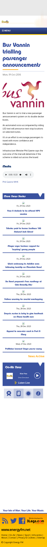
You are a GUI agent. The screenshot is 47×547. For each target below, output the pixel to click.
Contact (12, 537)
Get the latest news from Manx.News (29, 17)
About (4, 537)
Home (4, 535)
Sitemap (41, 537)
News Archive (36, 356)
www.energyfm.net (15, 529)
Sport (27, 535)
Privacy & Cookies (26, 537)
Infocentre (37, 535)
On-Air (12, 535)
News (20, 535)
